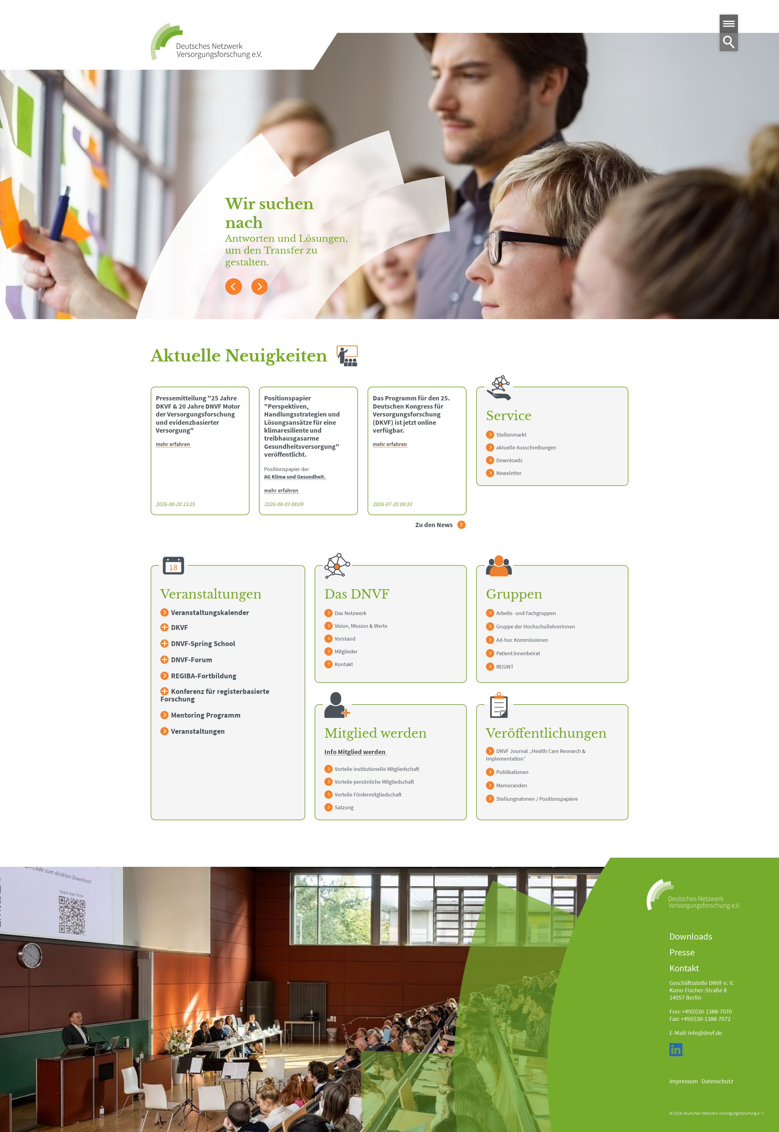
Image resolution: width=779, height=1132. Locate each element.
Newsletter (508, 472)
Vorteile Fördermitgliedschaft (368, 794)
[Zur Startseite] (206, 41)
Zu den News (434, 525)
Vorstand (344, 638)
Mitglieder (346, 651)
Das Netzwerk (350, 613)
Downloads (508, 460)
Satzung (344, 807)
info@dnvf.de (705, 1032)
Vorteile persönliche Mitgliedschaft (374, 781)
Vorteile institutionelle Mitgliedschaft (376, 768)
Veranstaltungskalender (209, 612)
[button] (233, 286)
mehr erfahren (173, 444)
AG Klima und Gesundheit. (295, 477)
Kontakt (343, 664)
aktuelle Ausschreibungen (525, 447)
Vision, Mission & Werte (360, 625)
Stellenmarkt (510, 434)
